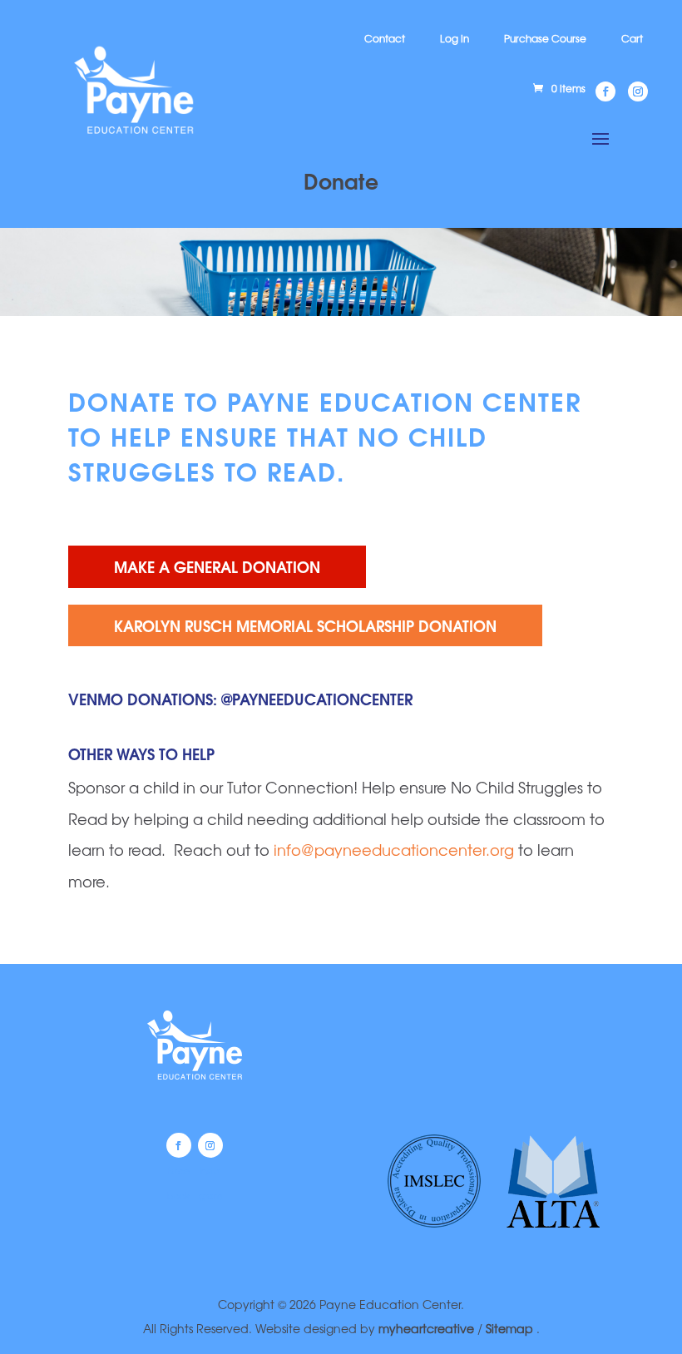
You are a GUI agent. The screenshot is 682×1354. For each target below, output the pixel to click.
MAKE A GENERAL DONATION (217, 566)
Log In (454, 38)
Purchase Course (545, 38)
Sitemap (511, 1328)
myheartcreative (426, 1328)
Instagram (210, 1145)
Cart (632, 38)
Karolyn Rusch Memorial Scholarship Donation (305, 625)
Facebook (178, 1145)
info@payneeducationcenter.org (394, 849)
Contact (384, 38)
